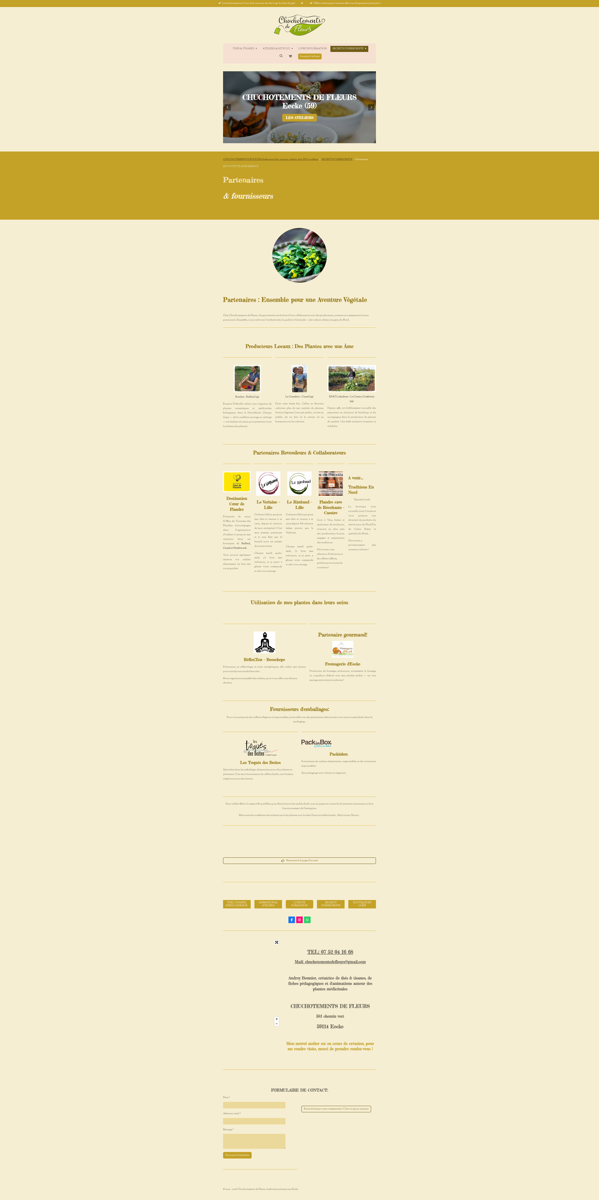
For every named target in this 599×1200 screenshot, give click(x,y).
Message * (228, 1130)
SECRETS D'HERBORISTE (337, 159)
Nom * (226, 1097)
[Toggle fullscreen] (276, 942)
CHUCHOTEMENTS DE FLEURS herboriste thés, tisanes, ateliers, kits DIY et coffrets (270, 159)
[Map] (252, 983)
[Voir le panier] (290, 57)
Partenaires (362, 159)
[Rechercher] (281, 56)
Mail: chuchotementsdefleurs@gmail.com (330, 961)
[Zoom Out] (276, 1023)
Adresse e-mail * (232, 1113)
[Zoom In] (276, 1019)
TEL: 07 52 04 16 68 (330, 952)
